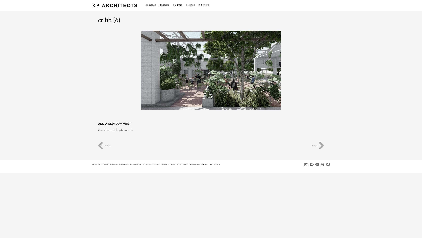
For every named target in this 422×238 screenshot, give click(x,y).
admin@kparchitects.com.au (201, 164)
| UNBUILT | (178, 5)
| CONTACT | (203, 5)
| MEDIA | (190, 5)
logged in (112, 130)
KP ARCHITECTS (115, 5)
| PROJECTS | (164, 5)
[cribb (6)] (211, 70)
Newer (107, 146)
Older (315, 146)
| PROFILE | (151, 5)
